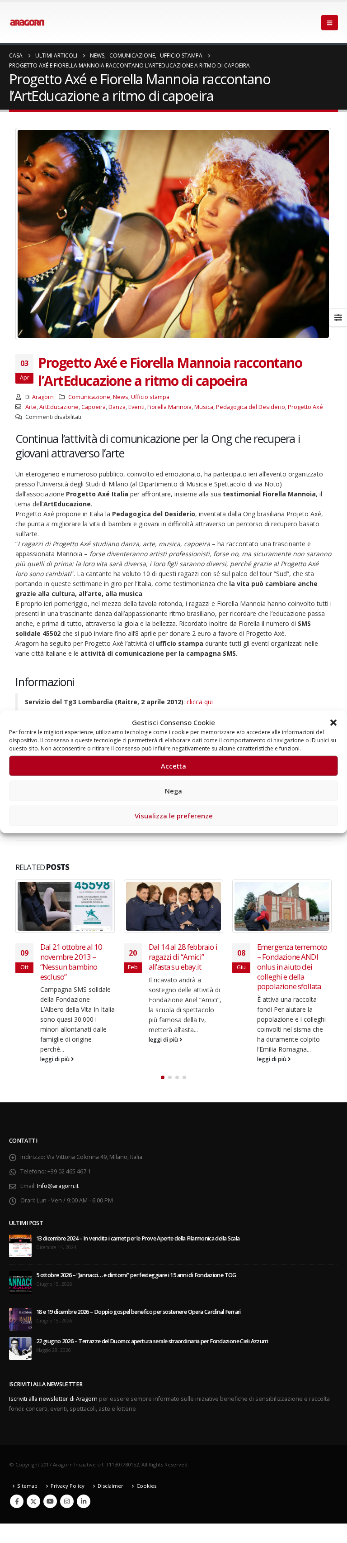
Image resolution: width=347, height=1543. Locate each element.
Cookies (146, 1485)
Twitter (33, 1501)
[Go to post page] (65, 906)
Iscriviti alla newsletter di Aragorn (53, 1399)
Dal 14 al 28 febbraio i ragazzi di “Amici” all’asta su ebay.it (183, 957)
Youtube (50, 1501)
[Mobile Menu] (329, 22)
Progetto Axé (305, 407)
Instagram (67, 1501)
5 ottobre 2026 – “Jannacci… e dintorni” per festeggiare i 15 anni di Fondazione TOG (136, 1275)
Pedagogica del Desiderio (250, 407)
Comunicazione (89, 397)
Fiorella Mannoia (169, 407)
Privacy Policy (67, 1485)
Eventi (136, 407)
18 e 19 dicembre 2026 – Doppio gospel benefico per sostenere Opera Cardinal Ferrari (138, 1312)
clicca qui (200, 701)
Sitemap (27, 1485)
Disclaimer (110, 1485)
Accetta (173, 765)
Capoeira (93, 407)
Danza (117, 407)
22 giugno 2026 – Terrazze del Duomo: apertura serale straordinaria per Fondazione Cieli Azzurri (152, 1341)
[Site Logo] (27, 22)
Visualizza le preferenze (174, 815)
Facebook (16, 1501)
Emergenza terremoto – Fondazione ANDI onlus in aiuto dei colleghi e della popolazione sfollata (292, 966)
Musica (203, 407)
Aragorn (43, 397)
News (120, 397)
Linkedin (83, 1501)
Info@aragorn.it (58, 1186)
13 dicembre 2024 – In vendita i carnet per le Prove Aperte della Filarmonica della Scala (138, 1238)
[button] (333, 721)
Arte (31, 407)
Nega (173, 790)
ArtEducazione (59, 407)
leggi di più (55, 1059)
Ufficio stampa (150, 397)
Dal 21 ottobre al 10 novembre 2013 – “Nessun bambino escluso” (71, 961)
